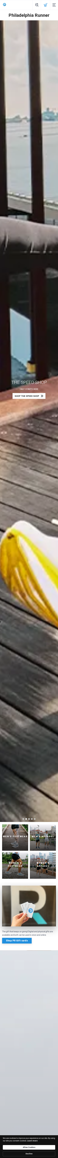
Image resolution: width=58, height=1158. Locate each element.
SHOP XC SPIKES (27, 396)
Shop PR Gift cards (17, 940)
